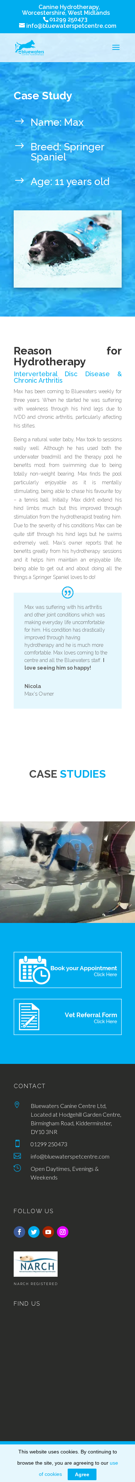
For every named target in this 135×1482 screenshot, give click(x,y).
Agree (82, 1474)
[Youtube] (48, 1232)
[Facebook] (19, 1232)
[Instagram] (62, 1232)
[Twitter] (34, 1232)
